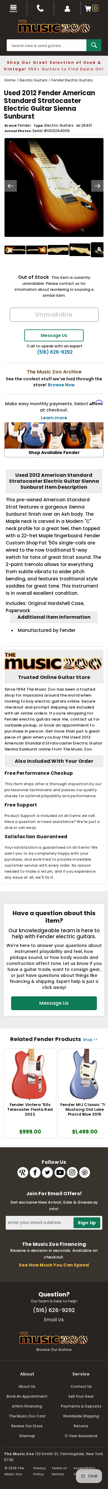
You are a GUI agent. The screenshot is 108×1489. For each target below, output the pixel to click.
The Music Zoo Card (27, 1416)
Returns (81, 1426)
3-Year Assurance (81, 1435)
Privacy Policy (39, 1471)
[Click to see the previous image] (10, 186)
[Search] (93, 45)
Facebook (35, 1172)
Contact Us (81, 1386)
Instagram (72, 1172)
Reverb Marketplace (22, 1172)
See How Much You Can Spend (54, 1265)
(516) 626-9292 (55, 352)
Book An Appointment (27, 1396)
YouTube (60, 1172)
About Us (27, 1386)
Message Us (54, 335)
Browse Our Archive (54, 1349)
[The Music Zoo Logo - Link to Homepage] (54, 26)
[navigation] (13, 8)
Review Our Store (27, 1426)
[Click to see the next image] (97, 186)
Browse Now (61, 385)
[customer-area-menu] (67, 8)
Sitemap (27, 1435)
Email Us (54, 1320)
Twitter (47, 1172)
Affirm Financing (27, 1406)
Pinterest (84, 1172)
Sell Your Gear (81, 1396)
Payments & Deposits (81, 1406)
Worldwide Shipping (81, 1416)
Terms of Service (59, 1471)
